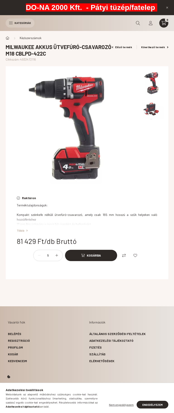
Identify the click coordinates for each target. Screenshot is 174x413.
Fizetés (95, 347)
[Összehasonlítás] (123, 255)
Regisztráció (19, 340)
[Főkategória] (7, 37)
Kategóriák (22, 22)
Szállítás (97, 354)
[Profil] (150, 23)
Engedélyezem (152, 404)
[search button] (138, 23)
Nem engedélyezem (121, 404)
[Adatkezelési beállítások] (8, 376)
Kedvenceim (17, 361)
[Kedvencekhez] (135, 255)
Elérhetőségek (101, 361)
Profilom (15, 347)
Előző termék (123, 47)
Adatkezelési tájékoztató (111, 340)
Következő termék (153, 47)
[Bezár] (167, 7)
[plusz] (56, 255)
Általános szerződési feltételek (117, 334)
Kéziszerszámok (30, 38)
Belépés (14, 334)
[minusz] (39, 255)
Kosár (13, 354)
